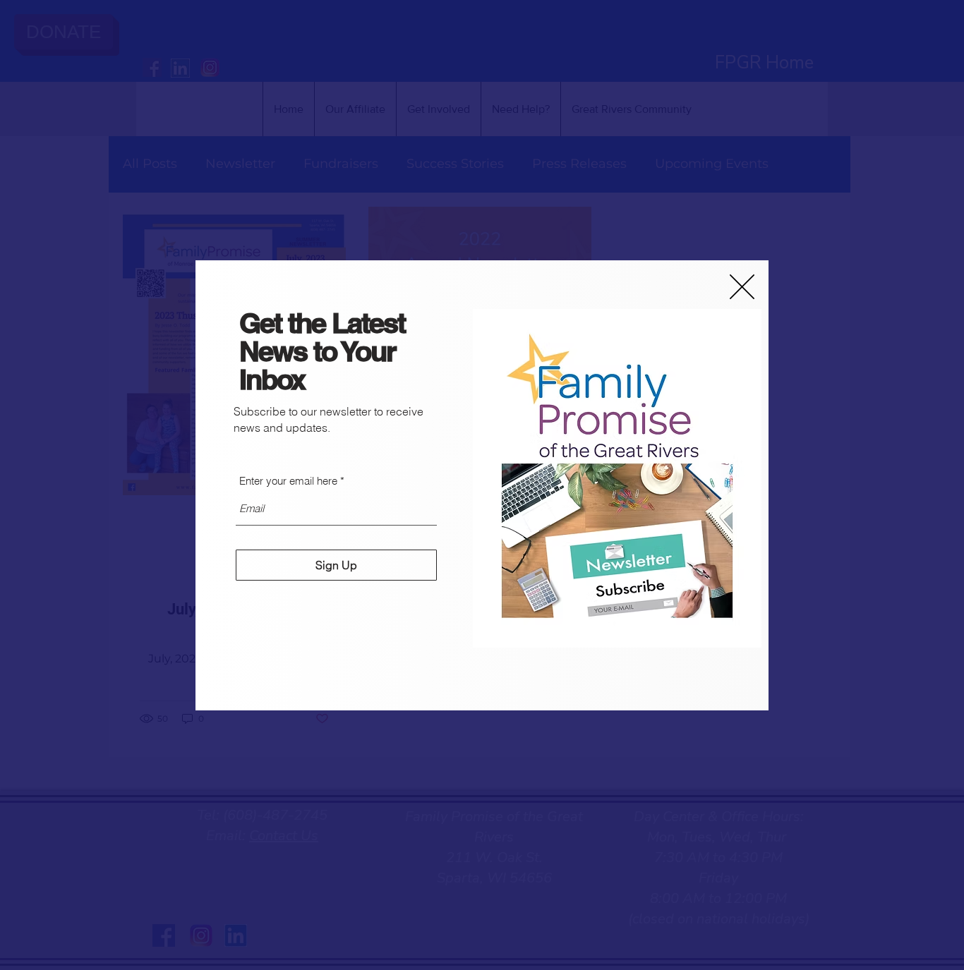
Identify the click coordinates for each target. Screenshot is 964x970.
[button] (742, 286)
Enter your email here (288, 480)
